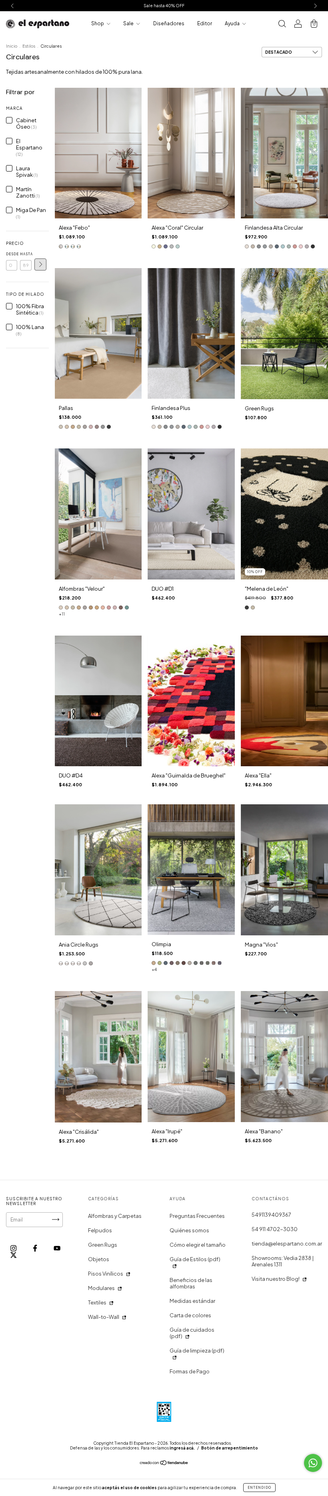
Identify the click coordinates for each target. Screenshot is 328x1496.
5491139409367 (271, 1214)
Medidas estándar (192, 1301)
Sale (128, 23)
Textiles (97, 1302)
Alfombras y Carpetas (115, 1216)
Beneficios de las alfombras (191, 1283)
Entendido (259, 1488)
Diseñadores (168, 23)
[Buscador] (282, 24)
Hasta (25, 254)
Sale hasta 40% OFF (164, 5)
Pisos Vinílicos (105, 1273)
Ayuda (232, 23)
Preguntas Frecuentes (197, 1216)
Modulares (101, 1288)
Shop (98, 23)
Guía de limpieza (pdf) (197, 1350)
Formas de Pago (190, 1371)
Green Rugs (102, 1245)
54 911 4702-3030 (275, 1229)
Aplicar (40, 264)
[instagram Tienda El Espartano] (14, 1248)
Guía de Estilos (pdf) (195, 1259)
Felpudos (100, 1230)
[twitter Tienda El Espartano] (13, 1255)
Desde (11, 254)
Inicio (11, 46)
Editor (204, 23)
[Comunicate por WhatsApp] (313, 1463)
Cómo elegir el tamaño (198, 1245)
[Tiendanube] (164, 1464)
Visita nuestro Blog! (276, 1279)
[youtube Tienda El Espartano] (57, 1248)
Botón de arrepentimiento (229, 1448)
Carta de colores (190, 1315)
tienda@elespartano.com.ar (287, 1243)
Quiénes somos (189, 1230)
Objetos (98, 1259)
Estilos (28, 46)
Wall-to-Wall (103, 1317)
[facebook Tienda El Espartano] (35, 1248)
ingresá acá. (182, 1448)
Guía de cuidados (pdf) (192, 1332)
